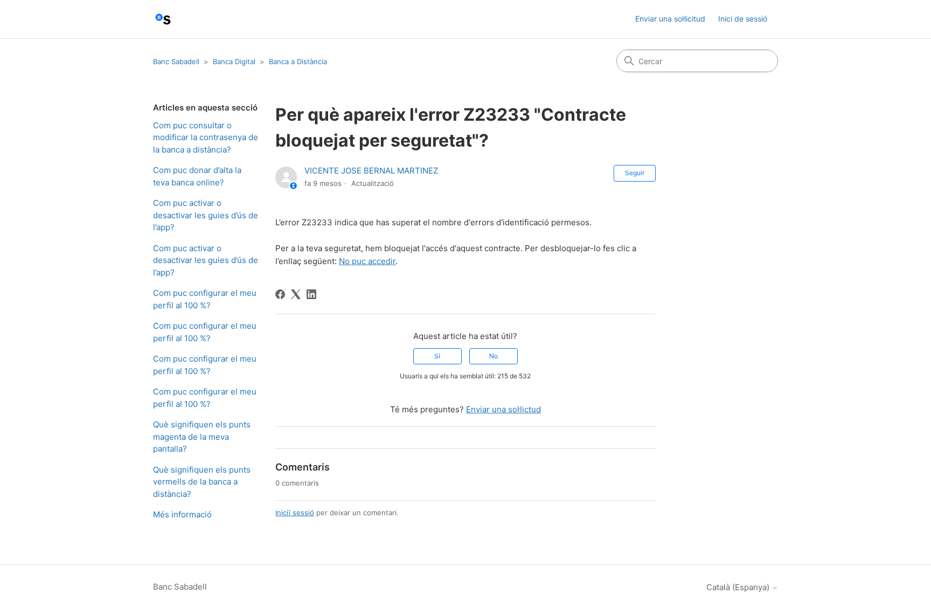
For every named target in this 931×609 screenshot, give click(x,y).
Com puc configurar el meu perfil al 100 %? (204, 299)
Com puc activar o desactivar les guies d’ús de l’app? (205, 215)
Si (437, 356)
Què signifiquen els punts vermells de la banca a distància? (202, 482)
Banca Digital (234, 61)
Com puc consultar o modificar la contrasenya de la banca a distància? (205, 137)
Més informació (182, 514)
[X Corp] (296, 294)
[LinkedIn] (311, 294)
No (493, 356)
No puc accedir (367, 261)
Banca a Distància (298, 61)
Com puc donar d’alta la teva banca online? (197, 176)
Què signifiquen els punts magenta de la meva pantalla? (202, 436)
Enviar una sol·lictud (503, 409)
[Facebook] (280, 294)
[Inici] (163, 19)
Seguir (634, 173)
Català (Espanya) (739, 587)
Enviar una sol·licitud (670, 18)
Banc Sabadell (176, 61)
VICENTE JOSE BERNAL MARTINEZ (371, 170)
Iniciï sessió (294, 512)
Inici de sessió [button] (742, 18)
